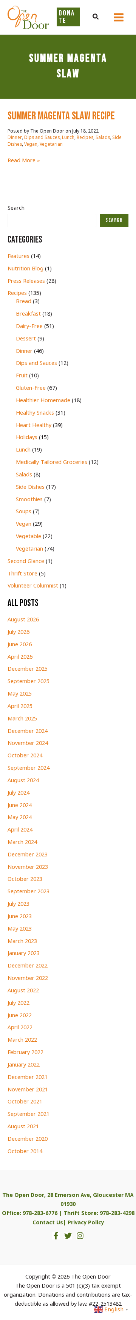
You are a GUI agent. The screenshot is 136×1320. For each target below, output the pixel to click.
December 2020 (28, 1139)
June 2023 (20, 916)
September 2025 (28, 681)
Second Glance (26, 561)
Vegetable (28, 536)
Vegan (30, 145)
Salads (103, 138)
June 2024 (20, 805)
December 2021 (28, 1077)
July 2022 (18, 1003)
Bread (23, 301)
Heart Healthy (33, 425)
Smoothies (29, 500)
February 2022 (25, 1052)
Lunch (68, 138)
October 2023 (25, 879)
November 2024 (28, 743)
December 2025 (28, 669)
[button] (96, 17)
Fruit (22, 376)
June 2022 (20, 1015)
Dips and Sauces (42, 138)
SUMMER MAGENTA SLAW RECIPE (61, 116)
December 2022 (28, 966)
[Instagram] (80, 1235)
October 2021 (25, 1102)
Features (18, 256)
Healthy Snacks (35, 413)
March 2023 (22, 941)
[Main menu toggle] (118, 17)
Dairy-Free (29, 326)
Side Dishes (30, 487)
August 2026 (23, 620)
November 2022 (28, 978)
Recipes (85, 138)
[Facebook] (56, 1235)
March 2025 (22, 719)
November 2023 (28, 867)
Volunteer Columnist (33, 586)
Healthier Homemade (43, 400)
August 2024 (23, 780)
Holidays (26, 437)
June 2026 (20, 645)
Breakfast (28, 314)
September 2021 (28, 1114)
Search (16, 208)
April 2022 (20, 1028)
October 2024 (25, 756)
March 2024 (22, 842)
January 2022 (24, 1065)
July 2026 (18, 632)
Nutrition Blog (25, 269)
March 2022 (22, 1040)
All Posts (23, 603)
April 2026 (20, 657)
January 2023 (24, 953)
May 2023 (20, 929)
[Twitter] (68, 1235)
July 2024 (18, 793)
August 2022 (23, 991)
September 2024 (28, 768)
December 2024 (28, 731)
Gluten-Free (31, 388)
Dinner (15, 138)
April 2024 (20, 830)
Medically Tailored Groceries (51, 462)
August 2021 (23, 1127)
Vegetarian (51, 145)
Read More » (24, 161)
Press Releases (26, 281)
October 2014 (25, 1151)
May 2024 (20, 817)
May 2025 (20, 694)
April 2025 (20, 706)
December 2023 (28, 855)
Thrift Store (22, 574)
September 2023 (28, 892)
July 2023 (18, 904)
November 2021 (28, 1090)
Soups (23, 512)
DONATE (67, 17)
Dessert (26, 339)
